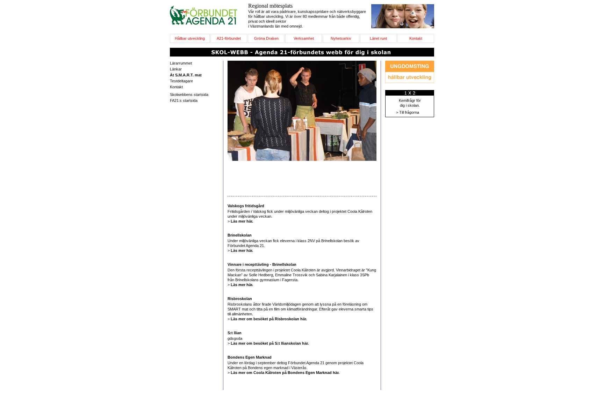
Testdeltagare (181, 81)
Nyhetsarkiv (341, 38)
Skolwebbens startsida (189, 94)
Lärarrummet (181, 63)
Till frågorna (409, 112)
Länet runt (378, 38)
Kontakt (415, 38)
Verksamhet (304, 38)
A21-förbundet (229, 38)
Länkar (176, 69)
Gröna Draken (266, 38)
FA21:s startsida (183, 100)
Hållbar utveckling (190, 38)
